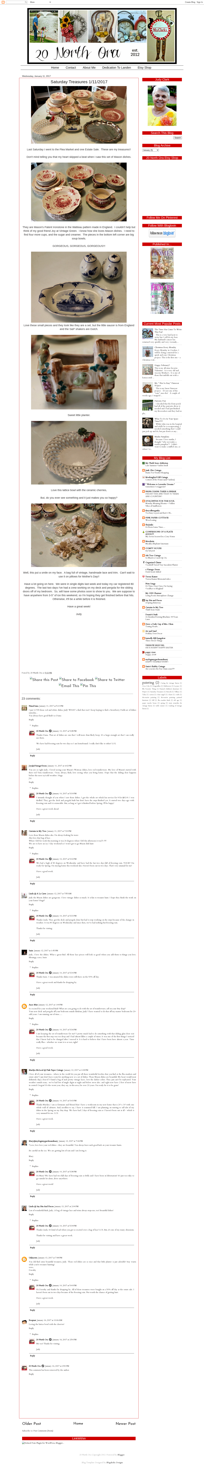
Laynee (176, 686)
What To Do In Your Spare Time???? (166, 420)
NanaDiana (33, 706)
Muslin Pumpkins (162, 436)
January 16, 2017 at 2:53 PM (57, 1366)
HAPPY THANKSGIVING (156, 662)
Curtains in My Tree (37, 831)
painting (148, 682)
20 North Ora (42, 731)
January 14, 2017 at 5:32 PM (65, 859)
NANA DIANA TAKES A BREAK (160, 491)
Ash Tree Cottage (153, 555)
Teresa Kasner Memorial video (158, 579)
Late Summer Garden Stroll (156, 465)
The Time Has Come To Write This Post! (168, 330)
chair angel (161, 694)
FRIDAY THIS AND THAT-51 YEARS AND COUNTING (162, 495)
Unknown (33, 1257)
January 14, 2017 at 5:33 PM (65, 916)
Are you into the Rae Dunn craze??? (160, 669)
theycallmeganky (152, 510)
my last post (150, 550)
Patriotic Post (160, 401)
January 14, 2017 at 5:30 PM (65, 793)
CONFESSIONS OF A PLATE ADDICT (159, 533)
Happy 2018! (150, 654)
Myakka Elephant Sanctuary (157, 543)
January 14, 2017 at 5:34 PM (65, 973)
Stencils (168, 692)
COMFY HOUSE (153, 548)
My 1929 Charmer (153, 593)
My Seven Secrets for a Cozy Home (160, 536)
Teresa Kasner (151, 576)
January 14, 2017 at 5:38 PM (65, 1171)
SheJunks (149, 524)
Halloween (167, 686)
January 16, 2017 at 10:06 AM (49, 1320)
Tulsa (144, 694)
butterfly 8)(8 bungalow (155, 638)
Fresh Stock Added (153, 572)
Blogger (121, 1454)
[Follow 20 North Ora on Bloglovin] (162, 236)
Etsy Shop (144, 67)
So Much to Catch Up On (156, 558)
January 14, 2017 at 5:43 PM (65, 1100)
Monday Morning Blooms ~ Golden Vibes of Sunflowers (160, 504)
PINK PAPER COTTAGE (156, 517)
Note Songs (150, 583)
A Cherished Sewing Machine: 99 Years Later (161, 618)
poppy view (150, 652)
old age (176, 700)
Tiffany (176, 692)
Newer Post (126, 1424)
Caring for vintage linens (170, 683)
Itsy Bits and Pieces (153, 600)
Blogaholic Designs (114, 1462)
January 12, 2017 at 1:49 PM (51, 1004)
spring (163, 703)
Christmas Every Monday (165, 347)
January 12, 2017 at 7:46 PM (71, 1141)
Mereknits (149, 541)
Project (144, 692)
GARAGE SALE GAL (154, 645)
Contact (71, 67)
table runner (160, 706)
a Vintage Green (152, 569)
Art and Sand (151, 631)
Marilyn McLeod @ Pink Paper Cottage (46, 1070)
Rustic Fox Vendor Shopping (157, 472)
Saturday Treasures (156, 692)
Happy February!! (162, 365)
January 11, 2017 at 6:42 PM (60, 765)
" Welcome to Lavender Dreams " (160, 484)
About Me (89, 67)
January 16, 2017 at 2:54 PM (65, 1339)
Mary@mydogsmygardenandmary (43, 1141)
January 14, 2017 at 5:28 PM (65, 731)
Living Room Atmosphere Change (159, 595)
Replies (35, 725)
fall (153, 700)
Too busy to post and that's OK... (158, 513)
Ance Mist (33, 1004)
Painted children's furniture (169, 689)
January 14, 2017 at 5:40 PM (65, 1285)
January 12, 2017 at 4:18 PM (76, 1070)
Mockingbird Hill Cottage (156, 477)
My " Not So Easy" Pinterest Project (167, 384)
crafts (177, 694)
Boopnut (32, 1320)
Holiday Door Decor (153, 633)
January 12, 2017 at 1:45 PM (46, 950)
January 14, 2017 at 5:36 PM (65, 1029)
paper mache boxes (149, 703)
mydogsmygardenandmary (156, 659)
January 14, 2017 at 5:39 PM (65, 1226)
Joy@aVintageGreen (38, 765)
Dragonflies (156, 686)
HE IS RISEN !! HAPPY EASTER (159, 647)
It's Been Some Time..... (155, 527)
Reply (31, 719)
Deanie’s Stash (151, 614)
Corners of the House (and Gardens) (160, 479)
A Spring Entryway (153, 602)
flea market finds (164, 700)
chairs (170, 694)
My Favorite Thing (149, 689)
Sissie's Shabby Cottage (155, 666)
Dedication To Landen (116, 67)
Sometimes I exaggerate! (155, 486)
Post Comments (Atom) (43, 1430)
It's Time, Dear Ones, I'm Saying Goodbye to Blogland (158, 587)
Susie (31, 950)
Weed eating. (151, 520)
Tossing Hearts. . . (152, 626)
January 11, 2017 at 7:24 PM (59, 831)
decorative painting (149, 697)
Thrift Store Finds (152, 609)
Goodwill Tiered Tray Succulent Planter (161, 565)
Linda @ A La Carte (37, 893)
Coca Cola (145, 686)
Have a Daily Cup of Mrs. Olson (159, 624)
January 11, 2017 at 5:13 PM (51, 706)
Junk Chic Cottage (153, 470)
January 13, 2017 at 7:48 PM (50, 1257)
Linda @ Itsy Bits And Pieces (41, 1206)
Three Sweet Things (153, 640)
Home (55, 67)
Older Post (31, 1424)
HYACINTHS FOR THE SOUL (160, 501)
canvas (151, 694)
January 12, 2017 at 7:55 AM (59, 893)
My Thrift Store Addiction (156, 463)
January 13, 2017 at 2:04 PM (67, 1206)
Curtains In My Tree (154, 607)
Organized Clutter (153, 562)
